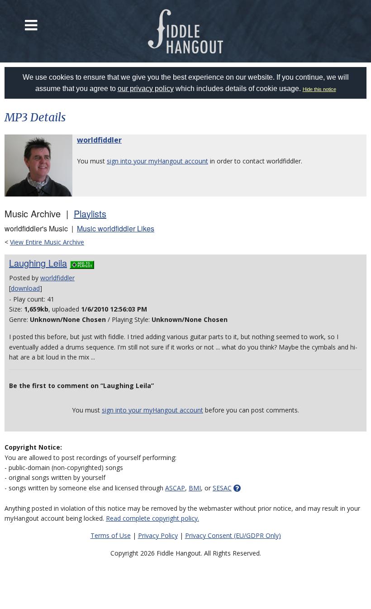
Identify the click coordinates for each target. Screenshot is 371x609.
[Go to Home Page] (186, 31)
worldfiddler (99, 140)
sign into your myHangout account (157, 161)
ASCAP (175, 488)
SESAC (222, 488)
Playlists (90, 213)
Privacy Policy (158, 535)
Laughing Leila (38, 262)
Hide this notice (319, 89)
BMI (195, 488)
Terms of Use (110, 535)
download (25, 288)
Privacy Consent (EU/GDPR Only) (233, 535)
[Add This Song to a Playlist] (82, 262)
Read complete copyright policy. (152, 518)
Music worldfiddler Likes (115, 228)
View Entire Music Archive (47, 242)
